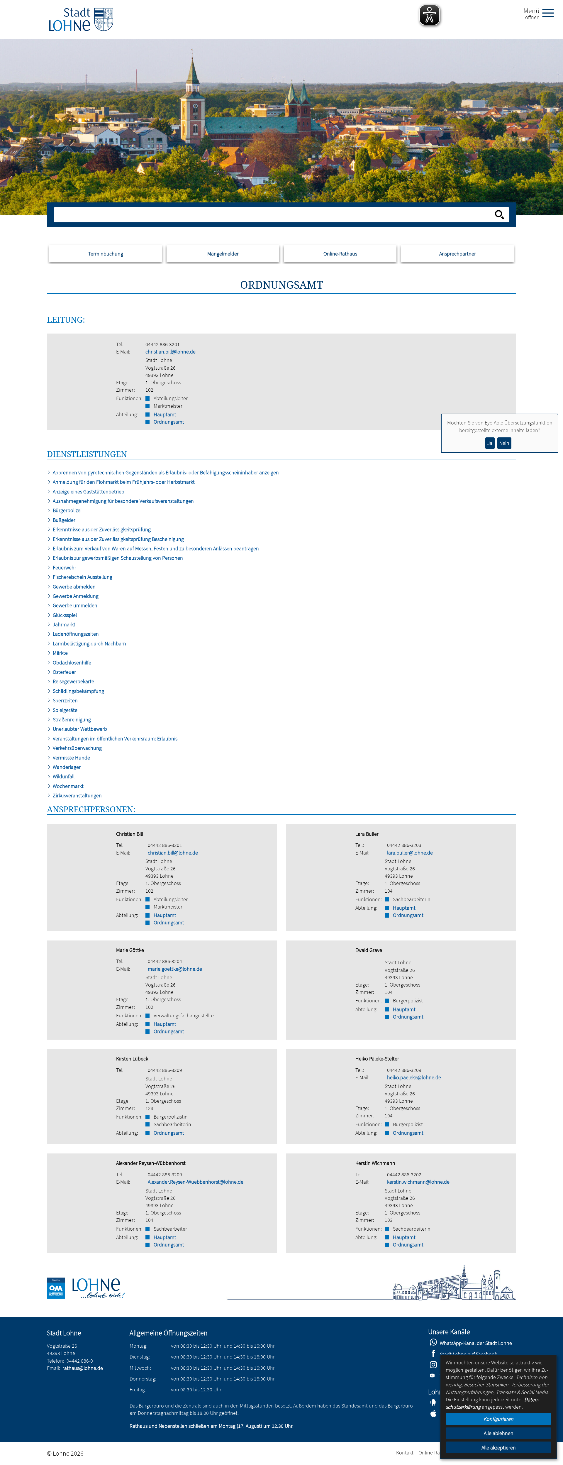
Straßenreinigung (71, 719)
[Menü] (550, 13)
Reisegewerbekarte (73, 681)
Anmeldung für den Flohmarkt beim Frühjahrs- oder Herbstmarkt (123, 481)
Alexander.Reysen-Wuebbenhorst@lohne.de (195, 1181)
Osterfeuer (64, 672)
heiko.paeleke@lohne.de (414, 1077)
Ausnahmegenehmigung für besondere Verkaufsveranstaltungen (123, 501)
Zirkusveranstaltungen (77, 795)
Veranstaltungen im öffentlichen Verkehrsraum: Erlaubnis (114, 738)
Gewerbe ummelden (74, 605)
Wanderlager (66, 767)
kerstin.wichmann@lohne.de (418, 1181)
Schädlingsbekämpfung (78, 691)
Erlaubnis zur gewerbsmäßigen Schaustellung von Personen (117, 557)
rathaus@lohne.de (82, 1368)
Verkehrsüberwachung (77, 748)
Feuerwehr (64, 567)
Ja (489, 443)
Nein (504, 443)
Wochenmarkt (68, 786)
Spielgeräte (64, 710)
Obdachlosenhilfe (71, 662)
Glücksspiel (64, 615)
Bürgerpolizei (67, 510)
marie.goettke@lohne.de (175, 968)
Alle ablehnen (498, 1433)
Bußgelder (63, 520)
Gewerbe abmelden (74, 586)
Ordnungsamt (169, 421)
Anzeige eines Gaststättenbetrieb (88, 491)
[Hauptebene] (81, 19)
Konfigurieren (498, 1418)
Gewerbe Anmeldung (75, 596)
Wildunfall (63, 776)
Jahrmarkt (63, 624)
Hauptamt (165, 414)
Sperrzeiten (65, 700)
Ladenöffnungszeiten (75, 633)
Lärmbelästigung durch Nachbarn (89, 643)
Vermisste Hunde (71, 757)
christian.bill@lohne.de (170, 351)
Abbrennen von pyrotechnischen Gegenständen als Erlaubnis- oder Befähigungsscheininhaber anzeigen (165, 472)
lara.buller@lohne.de (410, 852)
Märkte (60, 652)
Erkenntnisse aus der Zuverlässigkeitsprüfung (101, 529)
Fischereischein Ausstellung (82, 577)
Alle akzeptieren (498, 1447)
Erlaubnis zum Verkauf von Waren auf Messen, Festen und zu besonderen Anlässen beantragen (155, 548)
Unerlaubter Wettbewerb (79, 728)
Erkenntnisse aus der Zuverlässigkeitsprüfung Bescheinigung (118, 539)
